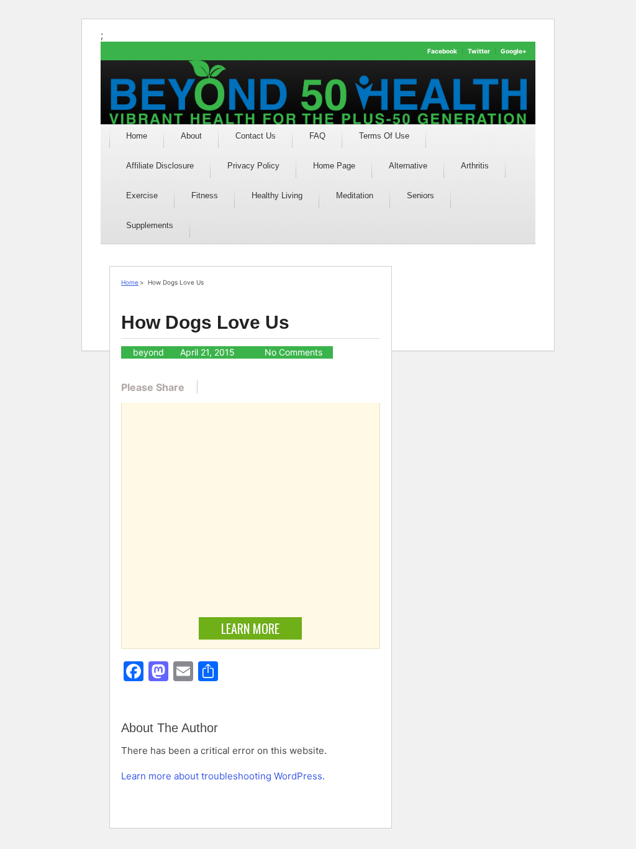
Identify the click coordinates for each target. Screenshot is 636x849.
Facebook (442, 51)
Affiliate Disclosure (160, 165)
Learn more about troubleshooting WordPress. (223, 776)
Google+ (514, 51)
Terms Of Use (384, 135)
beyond (148, 352)
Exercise (142, 195)
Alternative (408, 165)
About (191, 135)
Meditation (354, 195)
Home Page (334, 165)
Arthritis (475, 165)
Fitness (204, 195)
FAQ (317, 135)
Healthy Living (277, 195)
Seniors (420, 195)
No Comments (293, 352)
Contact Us (255, 135)
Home (136, 135)
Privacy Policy (253, 165)
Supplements (149, 225)
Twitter (479, 51)
